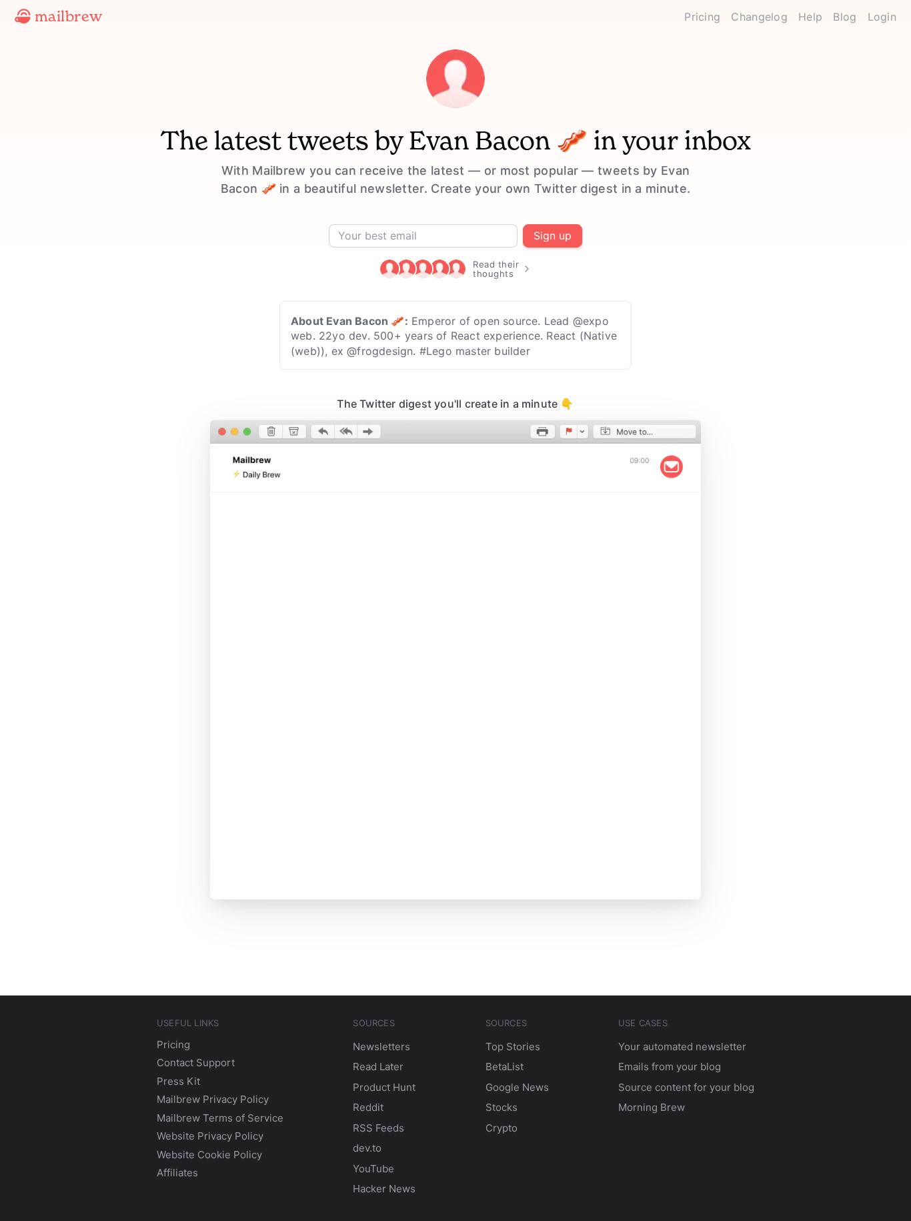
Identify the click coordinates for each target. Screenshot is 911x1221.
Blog (844, 16)
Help (810, 16)
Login (882, 16)
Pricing (702, 16)
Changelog (759, 16)
